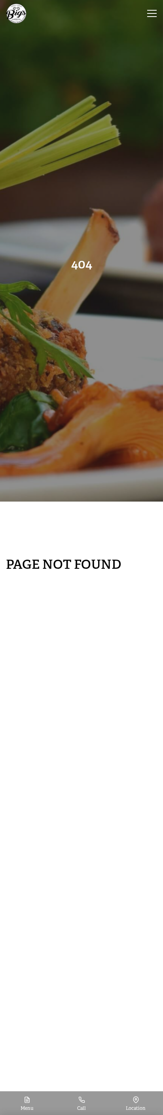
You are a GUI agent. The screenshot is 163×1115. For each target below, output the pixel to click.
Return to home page (38, 580)
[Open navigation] (152, 13)
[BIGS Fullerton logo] (16, 13)
